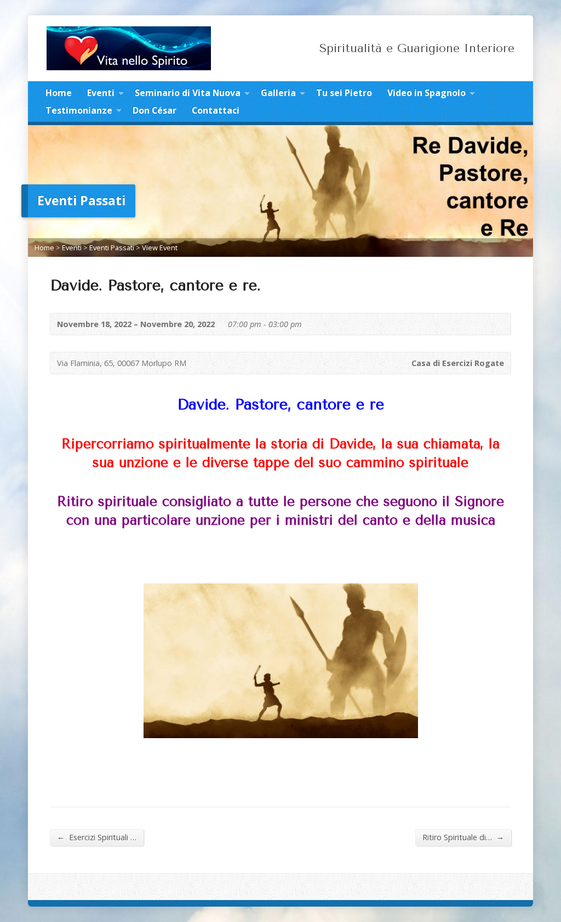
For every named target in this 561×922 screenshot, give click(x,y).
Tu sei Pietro (344, 93)
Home (58, 93)
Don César (154, 110)
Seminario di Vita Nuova (188, 93)
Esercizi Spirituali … (96, 836)
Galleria (278, 93)
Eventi (101, 93)
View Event (160, 247)
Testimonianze (78, 110)
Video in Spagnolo (426, 93)
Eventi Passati (111, 247)
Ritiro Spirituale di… (463, 836)
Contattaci (215, 110)
